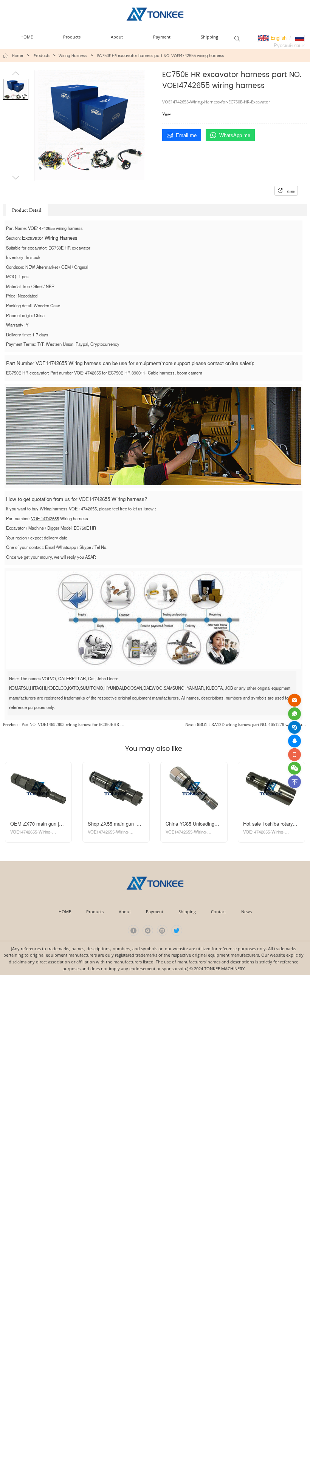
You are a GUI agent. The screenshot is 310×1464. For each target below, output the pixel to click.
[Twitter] (176, 930)
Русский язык (289, 45)
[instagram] (162, 930)
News (246, 911)
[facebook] (133, 930)
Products (42, 56)
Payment (154, 911)
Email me (186, 135)
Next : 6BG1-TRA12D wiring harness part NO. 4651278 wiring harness (246, 724)
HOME (65, 911)
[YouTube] (148, 930)
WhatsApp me (234, 135)
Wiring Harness (73, 56)
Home (17, 56)
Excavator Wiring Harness (49, 237)
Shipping (187, 911)
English (278, 37)
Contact (218, 911)
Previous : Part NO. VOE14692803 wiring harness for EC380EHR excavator (64, 724)
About (125, 911)
